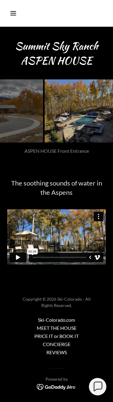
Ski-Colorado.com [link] (56, 320)
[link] (56, 386)
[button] (18, 13)
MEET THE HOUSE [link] (57, 328)
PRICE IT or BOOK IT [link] (56, 336)
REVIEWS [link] (56, 352)
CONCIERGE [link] (57, 344)
